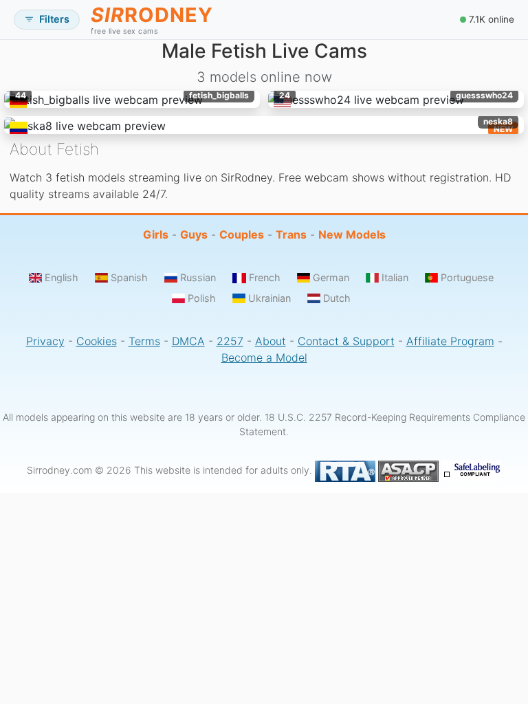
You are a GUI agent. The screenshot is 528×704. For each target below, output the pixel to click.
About (270, 341)
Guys (194, 234)
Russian (198, 277)
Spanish (129, 277)
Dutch (337, 298)
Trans (291, 234)
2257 (230, 341)
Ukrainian (269, 298)
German (331, 277)
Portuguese (467, 277)
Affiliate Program (450, 341)
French (264, 277)
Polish (202, 298)
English (61, 277)
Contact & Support (346, 341)
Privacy (45, 341)
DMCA (188, 341)
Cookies (96, 341)
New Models (352, 234)
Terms (144, 341)
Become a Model (264, 357)
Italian (395, 277)
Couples (241, 234)
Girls (155, 234)
